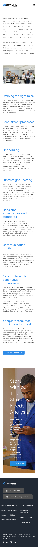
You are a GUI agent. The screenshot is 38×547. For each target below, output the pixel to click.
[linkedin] (15, 542)
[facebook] (4, 542)
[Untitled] (10, 4)
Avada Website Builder (20, 534)
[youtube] (7, 542)
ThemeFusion (7, 536)
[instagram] (11, 542)
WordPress (6, 538)
